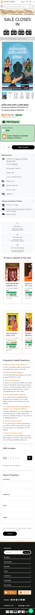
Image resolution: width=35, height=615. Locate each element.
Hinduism (24, 38)
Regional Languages (13, 38)
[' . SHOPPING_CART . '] (30, 1)
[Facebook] (11, 600)
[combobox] (17, 6)
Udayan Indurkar (13, 288)
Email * (5, 505)
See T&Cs (21, 230)
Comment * (6, 479)
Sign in (23, 2)
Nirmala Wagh (12, 340)
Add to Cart (23, 147)
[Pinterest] (16, 600)
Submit (9, 534)
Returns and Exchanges (15, 209)
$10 (7, 130)
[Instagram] (19, 600)
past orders (9, 428)
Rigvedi (15, 164)
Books (6, 38)
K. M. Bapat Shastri (29, 338)
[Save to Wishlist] (27, 110)
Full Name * (6, 494)
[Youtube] (24, 600)
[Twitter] (14, 600)
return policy (20, 391)
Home (2, 38)
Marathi (19, 38)
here (21, 425)
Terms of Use (21, 528)
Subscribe (26, 552)
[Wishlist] (27, 1)
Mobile (5, 517)
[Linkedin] (21, 600)
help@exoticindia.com (11, 418)
